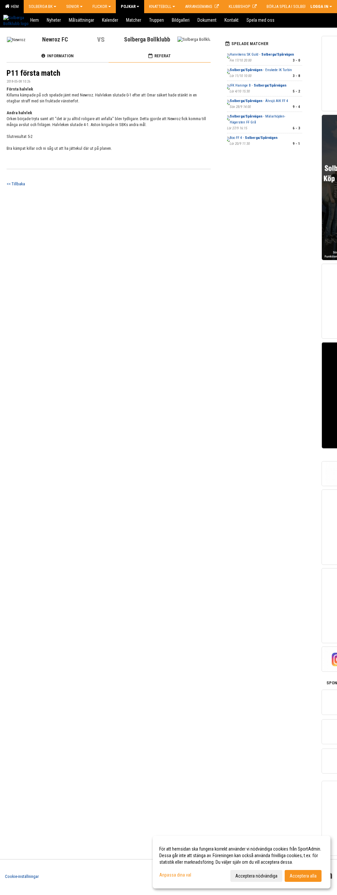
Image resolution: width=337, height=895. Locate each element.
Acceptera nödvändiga (256, 876)
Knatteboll (160, 6)
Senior (72, 6)
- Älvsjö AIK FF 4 (259, 101)
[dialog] (241, 862)
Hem (14, 6)
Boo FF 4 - (253, 138)
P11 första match (33, 73)
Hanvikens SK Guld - (262, 54)
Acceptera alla (303, 876)
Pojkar (128, 6)
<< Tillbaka (16, 183)
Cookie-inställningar (22, 876)
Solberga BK (41, 6)
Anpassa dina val (175, 875)
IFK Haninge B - (258, 85)
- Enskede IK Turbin (261, 70)
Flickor (99, 6)
